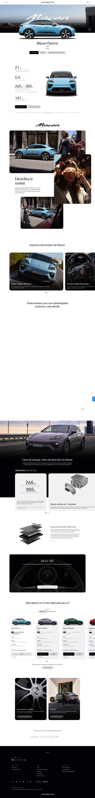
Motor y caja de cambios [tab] (20, 470)
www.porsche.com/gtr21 (33, 92)
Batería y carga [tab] (29, 470)
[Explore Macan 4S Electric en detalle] (73, 621)
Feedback (93, 399)
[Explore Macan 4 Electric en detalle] (47, 621)
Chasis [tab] (35, 470)
